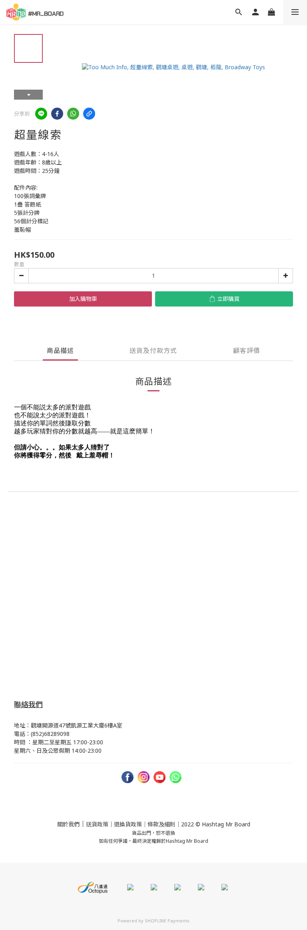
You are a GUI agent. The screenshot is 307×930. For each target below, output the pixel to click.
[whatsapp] (73, 114)
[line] (41, 114)
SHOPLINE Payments (167, 921)
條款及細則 (161, 824)
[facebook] (57, 114)
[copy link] (89, 114)
